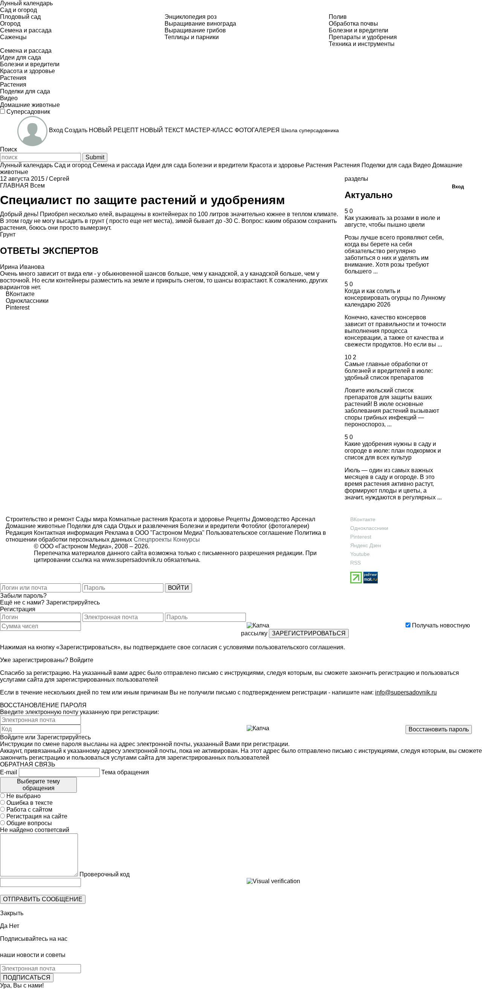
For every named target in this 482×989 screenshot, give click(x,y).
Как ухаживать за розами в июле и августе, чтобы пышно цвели (392, 221)
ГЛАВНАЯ (14, 185)
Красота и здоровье (196, 519)
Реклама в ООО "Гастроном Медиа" (154, 533)
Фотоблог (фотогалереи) (274, 526)
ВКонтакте (362, 519)
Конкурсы (186, 539)
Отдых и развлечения (147, 526)
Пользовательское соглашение (249, 533)
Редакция (19, 533)
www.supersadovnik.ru (132, 560)
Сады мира (90, 519)
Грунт (7, 234)
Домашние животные (36, 526)
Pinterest (360, 537)
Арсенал (302, 519)
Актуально (369, 195)
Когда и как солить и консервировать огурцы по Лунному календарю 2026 (395, 298)
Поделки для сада (91, 526)
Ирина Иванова (22, 267)
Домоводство (270, 519)
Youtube (360, 554)
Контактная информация (68, 533)
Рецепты (237, 519)
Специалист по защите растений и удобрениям (142, 200)
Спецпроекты (153, 539)
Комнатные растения (137, 519)
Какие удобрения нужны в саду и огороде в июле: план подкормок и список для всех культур (393, 451)
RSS (355, 563)
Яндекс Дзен (365, 545)
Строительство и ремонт (40, 519)
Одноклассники (369, 528)
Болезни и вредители (208, 526)
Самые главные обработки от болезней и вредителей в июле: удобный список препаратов (389, 371)
